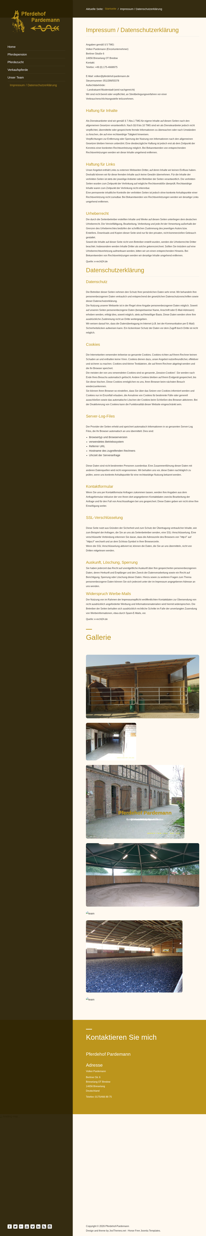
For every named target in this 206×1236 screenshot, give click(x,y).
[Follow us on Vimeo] (32, 1226)
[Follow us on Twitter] (15, 1226)
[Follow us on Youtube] (27, 1226)
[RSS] (44, 1226)
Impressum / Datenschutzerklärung (132, 30)
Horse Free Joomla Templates (144, 1230)
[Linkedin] (38, 1226)
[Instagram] (50, 1226)
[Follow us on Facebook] (10, 1226)
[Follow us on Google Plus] (21, 1226)
